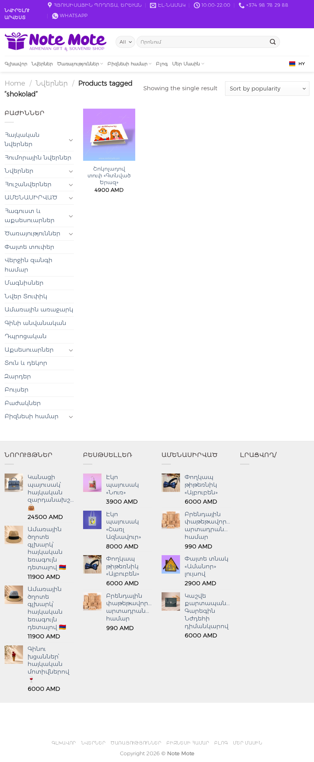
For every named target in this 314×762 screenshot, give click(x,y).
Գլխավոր (16, 64)
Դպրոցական (26, 336)
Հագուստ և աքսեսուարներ (30, 215)
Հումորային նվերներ (38, 157)
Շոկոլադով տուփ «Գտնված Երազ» (109, 175)
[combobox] (297, 64)
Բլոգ (162, 64)
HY (301, 63)
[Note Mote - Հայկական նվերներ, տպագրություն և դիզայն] (55, 42)
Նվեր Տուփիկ (26, 296)
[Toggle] (71, 139)
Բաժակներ (23, 403)
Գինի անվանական (35, 323)
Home (15, 83)
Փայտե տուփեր (29, 246)
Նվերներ (42, 64)
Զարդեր (18, 376)
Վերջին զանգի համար (28, 265)
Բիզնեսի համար (127, 64)
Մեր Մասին (186, 64)
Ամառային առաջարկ (39, 309)
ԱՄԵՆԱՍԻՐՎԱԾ (31, 197)
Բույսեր (17, 389)
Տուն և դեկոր (26, 362)
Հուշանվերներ (28, 184)
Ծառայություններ (78, 64)
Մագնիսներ (24, 282)
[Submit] (273, 42)
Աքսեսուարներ (29, 349)
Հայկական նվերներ (22, 139)
